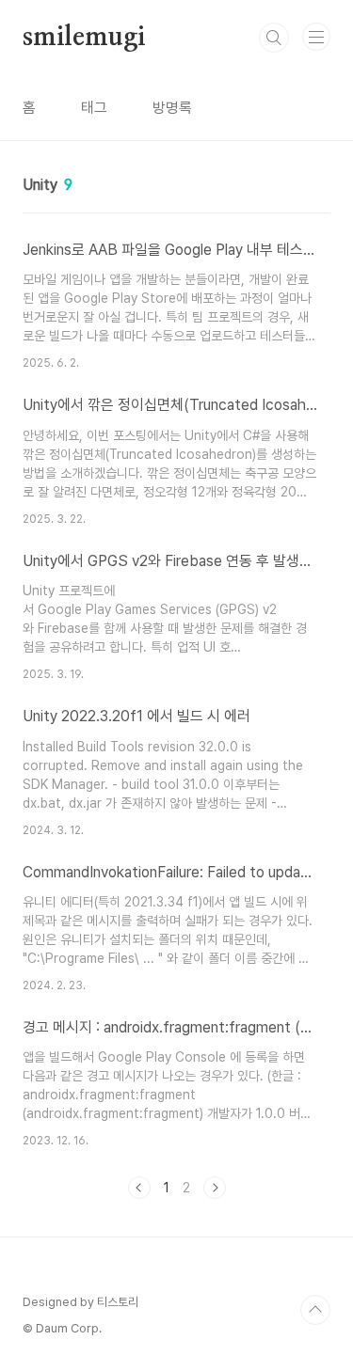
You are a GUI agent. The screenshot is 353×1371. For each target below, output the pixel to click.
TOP (315, 1310)
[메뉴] (316, 37)
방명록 (172, 108)
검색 (274, 38)
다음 (214, 1187)
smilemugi (84, 37)
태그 (94, 108)
